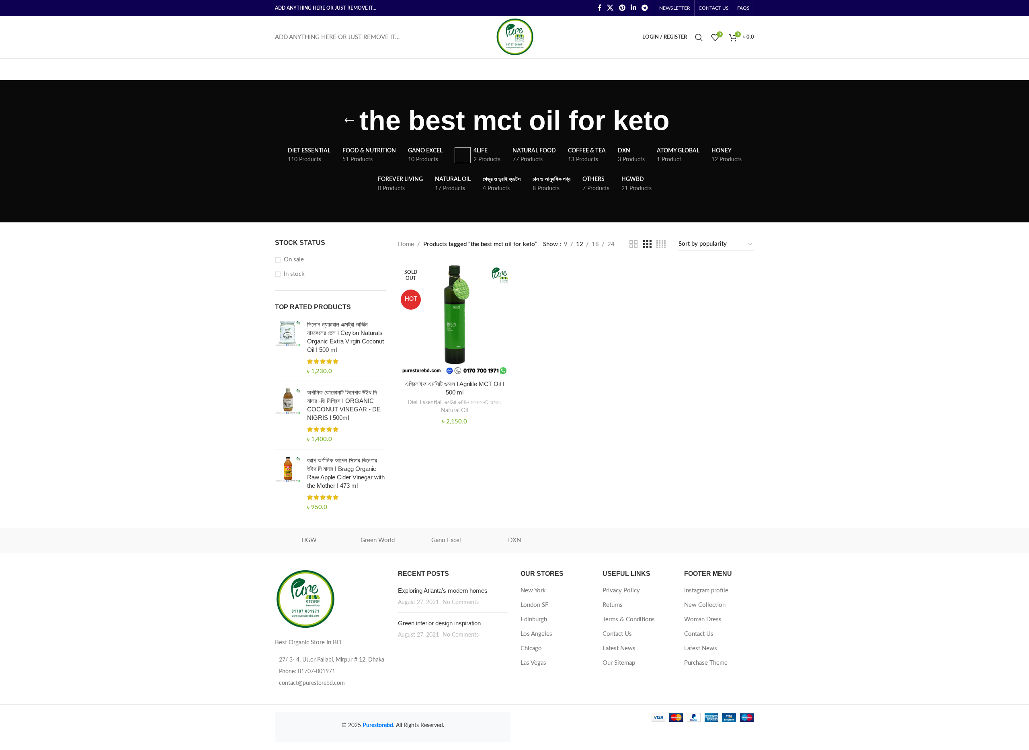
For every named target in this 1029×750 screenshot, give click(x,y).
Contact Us (617, 634)
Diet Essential (424, 402)
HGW (309, 540)
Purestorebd (378, 725)
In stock (294, 274)
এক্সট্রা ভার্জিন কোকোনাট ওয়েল (472, 402)
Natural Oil (454, 410)
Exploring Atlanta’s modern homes (443, 590)
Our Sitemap (619, 663)
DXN (514, 540)
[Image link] (305, 599)
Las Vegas (533, 663)
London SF (534, 605)
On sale (294, 260)
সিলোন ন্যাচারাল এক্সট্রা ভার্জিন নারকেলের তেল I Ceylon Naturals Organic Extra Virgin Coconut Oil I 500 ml (345, 337)
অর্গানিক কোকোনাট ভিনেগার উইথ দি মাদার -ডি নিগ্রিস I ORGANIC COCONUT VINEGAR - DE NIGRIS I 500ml (344, 405)
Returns (613, 605)
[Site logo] (515, 37)
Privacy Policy (621, 591)
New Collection (705, 605)
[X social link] (610, 8)
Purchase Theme (706, 663)
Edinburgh (534, 619)
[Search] (699, 37)
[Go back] (349, 121)
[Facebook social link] (599, 8)
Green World (378, 540)
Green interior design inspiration (439, 623)
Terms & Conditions (629, 619)
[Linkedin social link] (633, 8)
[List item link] (330, 671)
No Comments (461, 602)
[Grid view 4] (661, 244)
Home (406, 244)
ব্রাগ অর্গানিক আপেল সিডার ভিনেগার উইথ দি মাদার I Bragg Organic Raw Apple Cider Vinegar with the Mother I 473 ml (346, 473)
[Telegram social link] (645, 8)
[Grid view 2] (633, 244)
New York (533, 591)
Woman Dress (703, 619)
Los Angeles (536, 634)
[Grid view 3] (647, 244)
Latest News (619, 648)
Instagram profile (706, 591)
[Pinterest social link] (622, 8)
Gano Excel (446, 540)
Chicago (531, 648)
